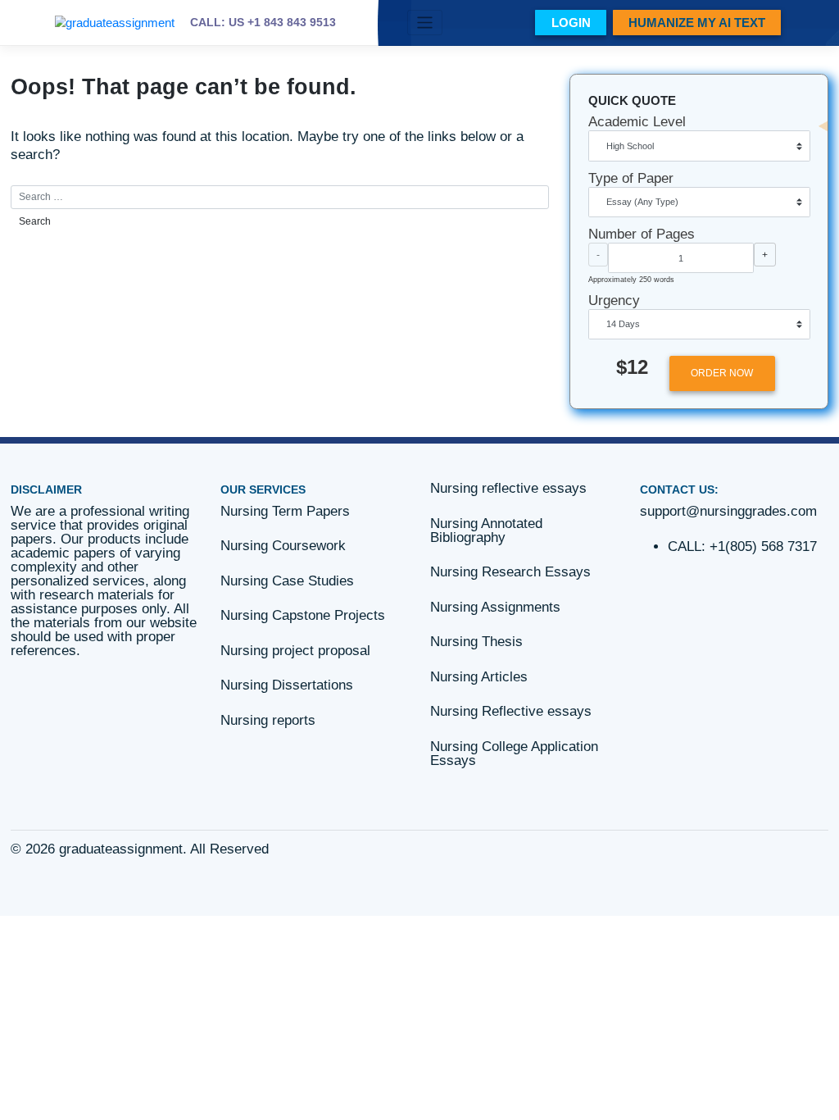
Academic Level (637, 122)
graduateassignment (121, 849)
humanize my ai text (696, 23)
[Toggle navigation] (424, 22)
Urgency (614, 300)
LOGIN (571, 23)
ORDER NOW (722, 373)
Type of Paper (630, 178)
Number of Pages (641, 234)
